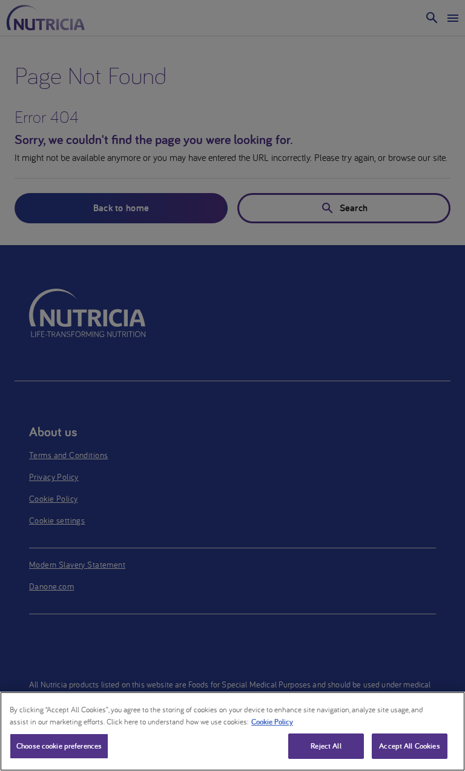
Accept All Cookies (409, 746)
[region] (232, 731)
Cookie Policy (272, 722)
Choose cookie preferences (59, 746)
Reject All (326, 746)
